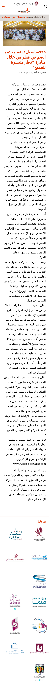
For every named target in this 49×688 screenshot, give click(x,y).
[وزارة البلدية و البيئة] (39, 534)
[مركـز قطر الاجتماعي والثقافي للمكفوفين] (39, 626)
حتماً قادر (36, 72)
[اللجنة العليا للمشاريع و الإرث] (39, 582)
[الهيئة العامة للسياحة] (15, 534)
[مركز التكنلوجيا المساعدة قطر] (39, 602)
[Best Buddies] (39, 673)
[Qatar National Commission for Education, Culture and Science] (15, 558)
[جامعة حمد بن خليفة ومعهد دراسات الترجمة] (39, 558)
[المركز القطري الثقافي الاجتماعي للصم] (15, 626)
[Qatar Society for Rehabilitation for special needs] (39, 649)
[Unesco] (15, 649)
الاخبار (43, 72)
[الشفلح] (15, 602)
